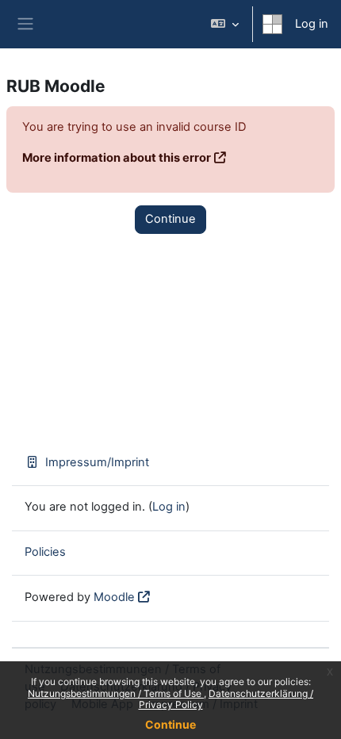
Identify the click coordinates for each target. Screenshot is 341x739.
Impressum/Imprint (97, 462)
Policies (45, 552)
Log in (311, 24)
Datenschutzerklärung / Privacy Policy (226, 698)
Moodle (114, 597)
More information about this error (116, 158)
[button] (225, 24)
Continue (170, 724)
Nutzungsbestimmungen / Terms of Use (116, 693)
